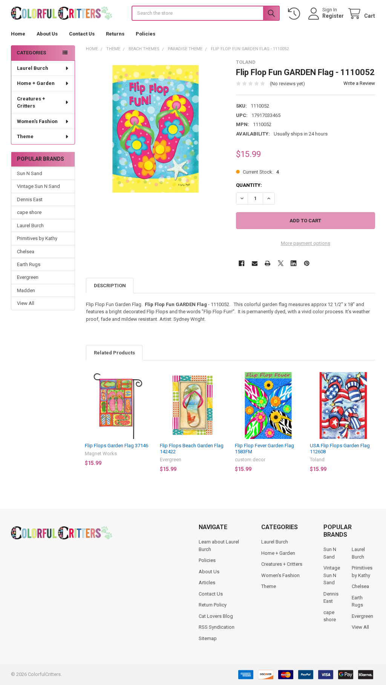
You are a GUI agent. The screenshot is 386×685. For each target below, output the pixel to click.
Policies (145, 34)
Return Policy (213, 605)
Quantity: (249, 185)
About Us (47, 34)
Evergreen (27, 277)
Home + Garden (36, 83)
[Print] (267, 263)
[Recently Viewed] (295, 14)
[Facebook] (241, 263)
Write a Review (359, 83)
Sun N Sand (29, 173)
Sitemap (208, 638)
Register (333, 16)
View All (25, 303)
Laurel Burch (32, 68)
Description (110, 285)
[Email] (254, 263)
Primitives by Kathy (37, 238)
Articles (207, 582)
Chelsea (25, 251)
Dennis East (30, 199)
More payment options (305, 243)
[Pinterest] (306, 263)
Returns (115, 34)
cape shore (29, 212)
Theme (25, 136)
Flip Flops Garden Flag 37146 (116, 445)
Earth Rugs (28, 264)
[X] (280, 263)
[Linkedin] (293, 263)
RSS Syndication (216, 627)
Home (18, 34)
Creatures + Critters (31, 102)
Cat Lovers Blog (216, 616)
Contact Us (82, 34)
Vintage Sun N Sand (38, 186)
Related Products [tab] (114, 353)
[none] (155, 129)
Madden (26, 290)
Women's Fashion (37, 121)
